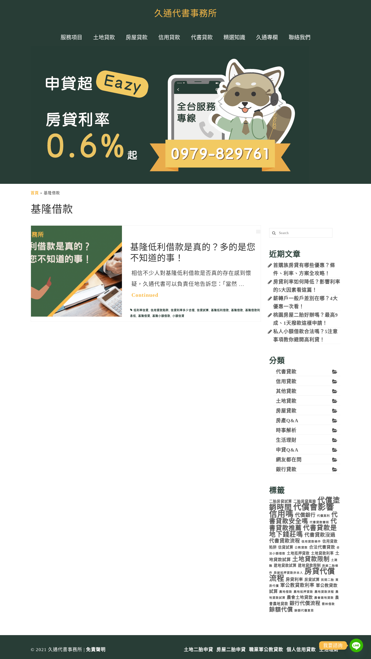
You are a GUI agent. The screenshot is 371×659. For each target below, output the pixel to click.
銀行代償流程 (305, 603)
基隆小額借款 (161, 315)
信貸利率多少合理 (183, 310)
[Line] (356, 645)
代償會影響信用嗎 (301, 510)
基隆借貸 (144, 315)
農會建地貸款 (324, 597)
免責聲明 (96, 649)
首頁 (35, 193)
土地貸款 (286, 401)
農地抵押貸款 (303, 591)
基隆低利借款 (220, 310)
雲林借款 (328, 604)
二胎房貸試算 (280, 501)
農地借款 (285, 591)
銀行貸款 (286, 469)
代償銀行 (305, 515)
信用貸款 (286, 381)
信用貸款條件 (311, 541)
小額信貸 (178, 315)
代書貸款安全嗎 (303, 518)
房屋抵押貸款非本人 (288, 572)
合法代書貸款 (322, 547)
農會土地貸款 (300, 597)
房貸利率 (294, 579)
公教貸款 (301, 547)
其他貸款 (286, 391)
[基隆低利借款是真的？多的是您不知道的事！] (76, 271)
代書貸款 (286, 371)
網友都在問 (289, 459)
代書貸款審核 (319, 522)
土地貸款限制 (311, 559)
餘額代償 (281, 610)
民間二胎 (327, 579)
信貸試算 (203, 310)
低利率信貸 (141, 310)
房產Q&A (287, 420)
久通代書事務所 (185, 13)
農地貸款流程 (324, 591)
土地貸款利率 (322, 553)
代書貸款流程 (284, 541)
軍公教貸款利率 (297, 585)
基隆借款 (237, 310)
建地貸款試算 (285, 565)
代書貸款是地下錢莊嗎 (303, 531)
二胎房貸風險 (304, 501)
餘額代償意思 (304, 610)
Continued (144, 295)
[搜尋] (273, 233)
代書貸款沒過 (319, 535)
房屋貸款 (286, 411)
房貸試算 (312, 580)
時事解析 (286, 430)
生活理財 (286, 440)
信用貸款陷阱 (160, 310)
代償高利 (323, 515)
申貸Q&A (287, 450)
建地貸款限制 (309, 565)
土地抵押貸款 (298, 553)
